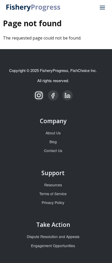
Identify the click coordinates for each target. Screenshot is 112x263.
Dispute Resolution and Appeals (53, 236)
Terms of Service (53, 193)
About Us (53, 132)
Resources (53, 184)
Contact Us (53, 150)
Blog (53, 141)
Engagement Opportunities (53, 245)
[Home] (34, 7)
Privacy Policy (53, 202)
